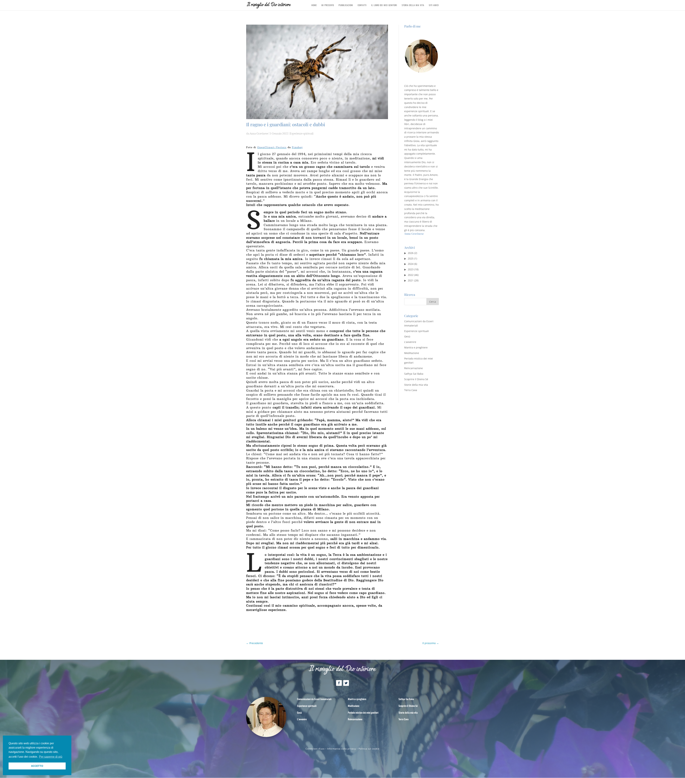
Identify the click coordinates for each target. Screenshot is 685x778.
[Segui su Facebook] (339, 683)
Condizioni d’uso (315, 748)
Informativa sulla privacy (341, 748)
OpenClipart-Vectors (271, 147)
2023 (410, 269)
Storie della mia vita (416, 384)
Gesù (407, 336)
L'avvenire (410, 342)
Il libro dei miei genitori (384, 5)
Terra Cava (410, 390)
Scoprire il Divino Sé (416, 379)
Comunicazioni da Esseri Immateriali (314, 699)
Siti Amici (434, 5)
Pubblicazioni (346, 5)
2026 (410, 253)
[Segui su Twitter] (346, 683)
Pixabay (297, 147)
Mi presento (327, 5)
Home (314, 5)
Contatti (362, 5)
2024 (410, 264)
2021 (410, 280)
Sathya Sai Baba (413, 373)
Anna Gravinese (259, 133)
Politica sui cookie (369, 748)
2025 (410, 258)
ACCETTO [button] (37, 765)
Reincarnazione (413, 368)
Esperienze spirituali (301, 133)
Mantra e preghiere (416, 347)
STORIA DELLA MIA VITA (413, 5)
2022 (410, 275)
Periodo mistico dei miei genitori (363, 712)
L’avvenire (302, 719)
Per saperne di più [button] (50, 756)
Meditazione (411, 353)
